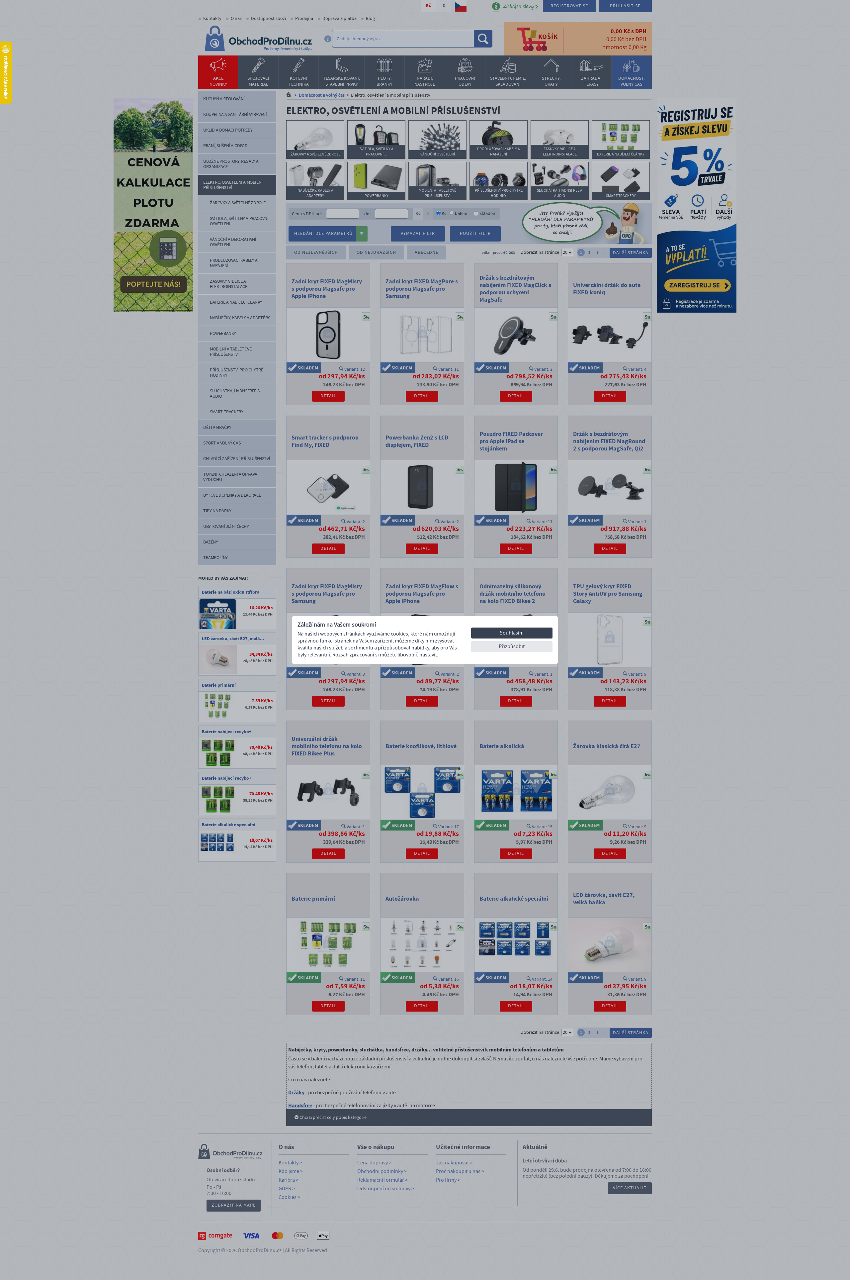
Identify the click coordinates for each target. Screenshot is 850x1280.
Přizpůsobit (512, 646)
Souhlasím (512, 633)
